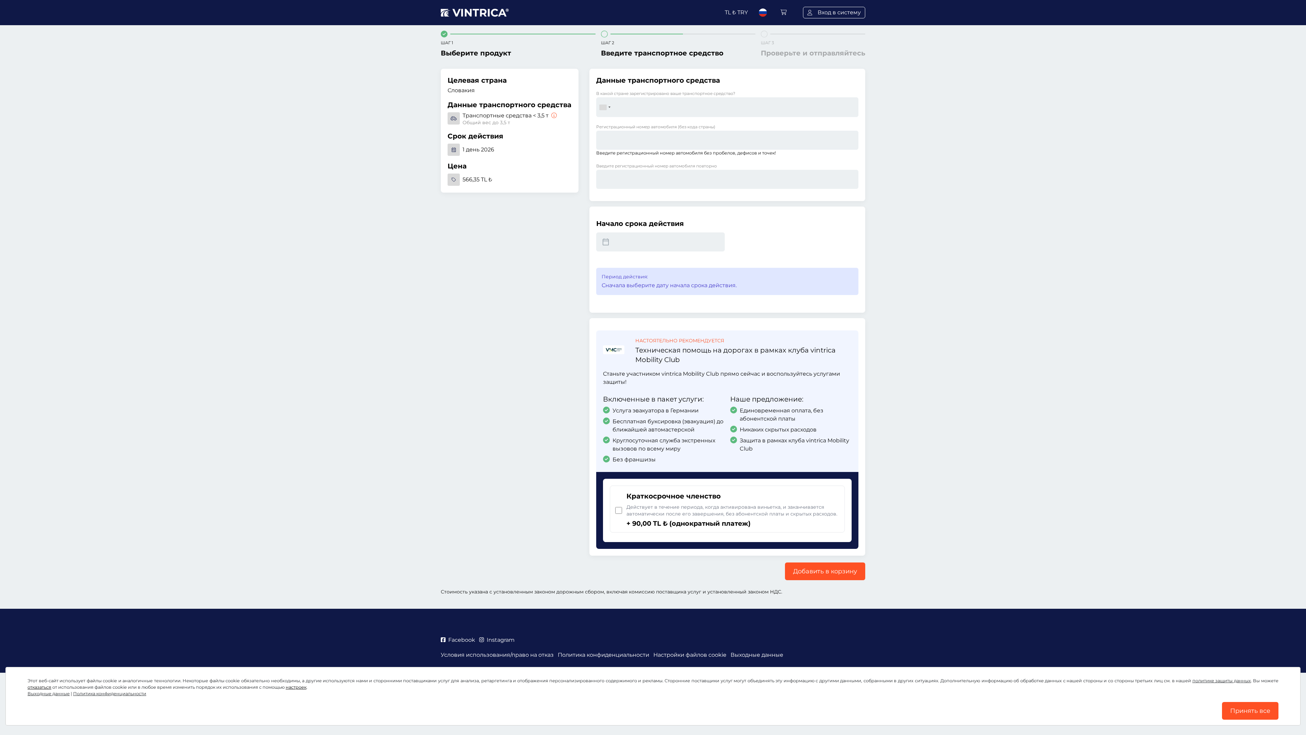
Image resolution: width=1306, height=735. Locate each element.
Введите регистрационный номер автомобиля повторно (656, 165)
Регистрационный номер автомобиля (655, 126)
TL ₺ (736, 12)
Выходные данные (49, 693)
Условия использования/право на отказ (497, 655)
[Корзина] (784, 12)
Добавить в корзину (825, 571)
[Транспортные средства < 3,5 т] (553, 115)
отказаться (39, 687)
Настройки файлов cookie (689, 655)
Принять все (1250, 711)
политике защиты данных (1221, 680)
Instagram (501, 640)
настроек (296, 687)
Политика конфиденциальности (109, 693)
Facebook (461, 640)
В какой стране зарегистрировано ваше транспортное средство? (665, 93)
